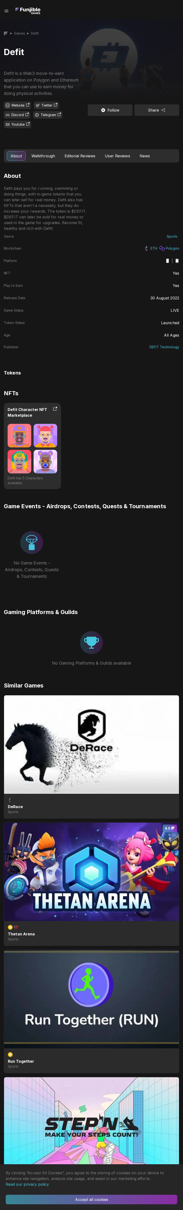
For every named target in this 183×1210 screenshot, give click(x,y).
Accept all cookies (91, 1199)
